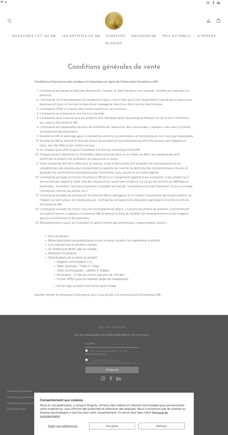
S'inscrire (112, 369)
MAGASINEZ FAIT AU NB (34, 36)
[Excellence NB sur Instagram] (103, 378)
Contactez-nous (16, 408)
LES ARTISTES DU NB (81, 36)
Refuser (161, 426)
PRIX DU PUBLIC (177, 36)
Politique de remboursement (23, 403)
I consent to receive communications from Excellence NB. (111, 361)
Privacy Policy (95, 354)
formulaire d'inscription (74, 294)
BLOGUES (114, 43)
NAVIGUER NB (144, 36)
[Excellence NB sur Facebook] (111, 378)
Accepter (112, 426)
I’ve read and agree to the (106, 352)
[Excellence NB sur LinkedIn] (118, 378)
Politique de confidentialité (22, 397)
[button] (4, 2)
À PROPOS (207, 36)
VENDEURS (115, 36)
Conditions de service (19, 391)
